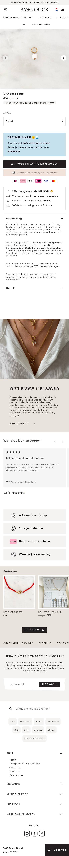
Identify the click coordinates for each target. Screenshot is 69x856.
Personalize (53, 721)
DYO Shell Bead (41, 25)
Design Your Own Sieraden (24, 763)
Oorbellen (15, 767)
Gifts (26, 730)
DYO (12, 721)
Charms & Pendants (34, 738)
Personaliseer (16, 775)
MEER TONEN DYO (20, 424)
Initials (39, 721)
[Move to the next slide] (63, 441)
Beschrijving (14, 218)
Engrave (38, 730)
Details (10, 288)
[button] (57, 10)
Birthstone (25, 721)
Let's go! (48, 684)
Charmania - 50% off (18, 18)
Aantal (7, 113)
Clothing (45, 18)
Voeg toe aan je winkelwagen (37, 164)
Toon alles (32, 630)
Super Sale (18, 3)
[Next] (63, 58)
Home (22, 24)
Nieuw (13, 759)
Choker (51, 730)
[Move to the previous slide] (55, 441)
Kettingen (14, 771)
